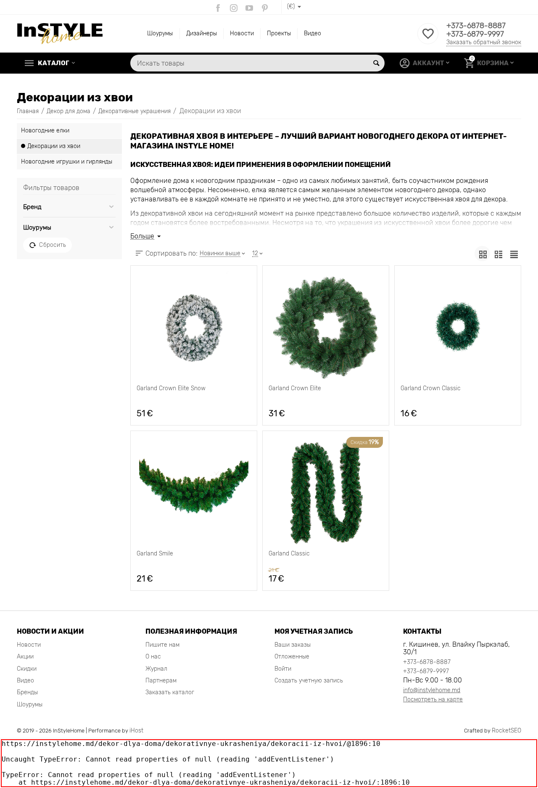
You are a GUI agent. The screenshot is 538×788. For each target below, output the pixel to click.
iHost (136, 730)
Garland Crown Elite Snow (171, 388)
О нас (153, 656)
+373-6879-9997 (475, 34)
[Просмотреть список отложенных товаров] (428, 38)
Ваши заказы (292, 644)
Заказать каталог (169, 692)
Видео (312, 33)
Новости (242, 33)
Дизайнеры (201, 33)
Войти (282, 668)
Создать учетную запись (308, 680)
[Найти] (376, 63)
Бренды (27, 692)
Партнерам (161, 680)
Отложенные (291, 656)
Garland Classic (289, 553)
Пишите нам (162, 644)
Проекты (279, 33)
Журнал (156, 668)
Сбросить (52, 244)
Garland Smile (155, 553)
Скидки (27, 668)
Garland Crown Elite (295, 388)
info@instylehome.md (431, 690)
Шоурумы (160, 33)
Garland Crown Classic (431, 388)
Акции (25, 656)
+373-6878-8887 (476, 25)
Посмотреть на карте (433, 699)
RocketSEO (506, 730)
